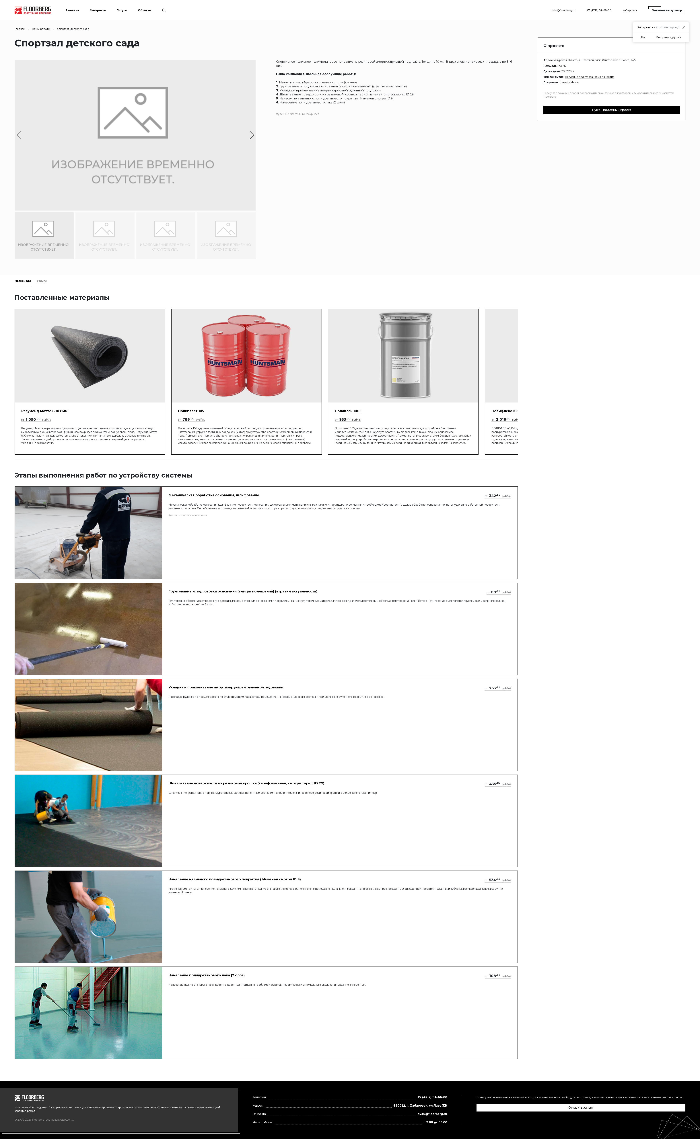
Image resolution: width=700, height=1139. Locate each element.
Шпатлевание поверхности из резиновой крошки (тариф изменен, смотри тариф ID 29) (246, 783)
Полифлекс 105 (504, 411)
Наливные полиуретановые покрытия (589, 76)
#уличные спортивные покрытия (297, 114)
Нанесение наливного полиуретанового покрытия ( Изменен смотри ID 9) (234, 879)
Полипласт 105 (191, 411)
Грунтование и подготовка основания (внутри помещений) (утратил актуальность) (242, 591)
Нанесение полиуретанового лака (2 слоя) (206, 975)
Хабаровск (630, 10)
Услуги (42, 280)
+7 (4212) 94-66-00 (599, 10)
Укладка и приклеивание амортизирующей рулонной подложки (225, 687)
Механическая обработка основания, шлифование (213, 495)
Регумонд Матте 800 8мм (44, 411)
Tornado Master (569, 82)
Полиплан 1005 (348, 411)
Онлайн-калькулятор (667, 10)
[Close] (684, 27)
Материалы (23, 280)
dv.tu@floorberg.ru (563, 10)
